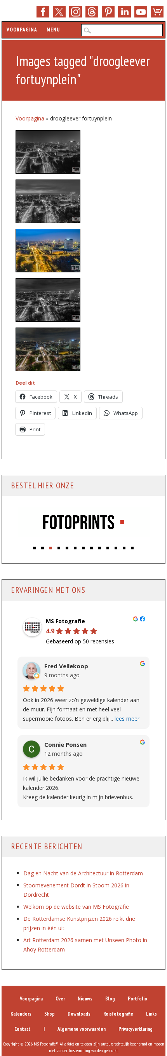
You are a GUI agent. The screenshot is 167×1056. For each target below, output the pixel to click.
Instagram (75, 11)
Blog (110, 998)
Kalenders (20, 1014)
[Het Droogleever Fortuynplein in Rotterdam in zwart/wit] (48, 300)
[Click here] (84, 523)
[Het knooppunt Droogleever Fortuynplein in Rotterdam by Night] (48, 250)
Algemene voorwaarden (81, 1029)
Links (151, 1014)
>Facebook (43, 11)
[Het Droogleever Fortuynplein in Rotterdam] (48, 349)
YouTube (140, 11)
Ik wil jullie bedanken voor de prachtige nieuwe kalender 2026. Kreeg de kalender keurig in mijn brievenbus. (81, 788)
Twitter (59, 11)
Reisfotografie (118, 1014)
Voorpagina (22, 29)
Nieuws (85, 998)
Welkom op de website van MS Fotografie (76, 906)
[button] (35, 546)
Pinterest (108, 11)
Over (60, 998)
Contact (22, 1029)
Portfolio (137, 998)
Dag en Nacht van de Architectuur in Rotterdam (83, 873)
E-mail (91, 11)
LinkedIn (124, 11)
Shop (157, 11)
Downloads (79, 1014)
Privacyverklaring (135, 1029)
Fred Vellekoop (66, 666)
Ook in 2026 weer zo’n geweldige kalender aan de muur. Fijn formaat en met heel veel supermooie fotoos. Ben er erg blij (81, 709)
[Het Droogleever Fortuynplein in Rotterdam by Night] (48, 152)
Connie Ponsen (65, 744)
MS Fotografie (65, 621)
